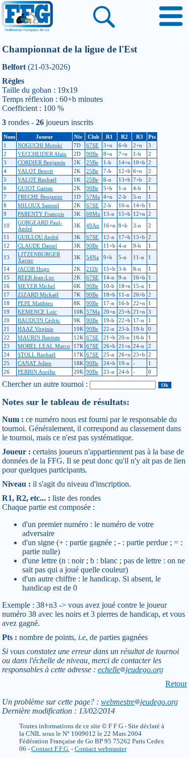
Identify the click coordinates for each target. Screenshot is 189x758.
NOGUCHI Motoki (40, 145)
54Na (92, 257)
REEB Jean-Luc (36, 277)
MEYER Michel (36, 286)
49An (92, 225)
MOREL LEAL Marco (44, 346)
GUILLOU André (38, 237)
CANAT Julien (34, 363)
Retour (176, 683)
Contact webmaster (101, 748)
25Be (92, 162)
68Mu (93, 214)
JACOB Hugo (33, 269)
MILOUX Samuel (38, 205)
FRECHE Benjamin (40, 197)
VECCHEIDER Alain (42, 154)
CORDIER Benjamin (42, 162)
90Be (92, 154)
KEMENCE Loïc (37, 312)
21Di (92, 269)
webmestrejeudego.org (139, 701)
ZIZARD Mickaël (38, 294)
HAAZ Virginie (35, 329)
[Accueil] (26, 17)
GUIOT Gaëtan (35, 188)
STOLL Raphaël (36, 355)
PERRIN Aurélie (36, 372)
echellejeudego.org (130, 669)
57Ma (93, 197)
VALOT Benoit (35, 171)
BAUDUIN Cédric (39, 320)
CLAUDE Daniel (37, 246)
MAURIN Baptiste (39, 337)
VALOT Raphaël (37, 180)
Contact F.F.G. (50, 748)
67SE (92, 145)
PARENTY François (41, 214)
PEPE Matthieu (35, 303)
